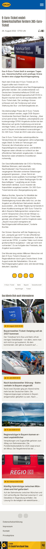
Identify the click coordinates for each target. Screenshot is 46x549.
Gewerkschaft (37, 285)
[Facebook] (20, 516)
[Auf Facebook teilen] (14, 276)
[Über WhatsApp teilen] (26, 276)
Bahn (19, 285)
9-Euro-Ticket (9, 285)
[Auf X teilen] (20, 276)
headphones (39, 30)
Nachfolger (19, 289)
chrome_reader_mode (42, 30)
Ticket (28, 289)
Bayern (26, 285)
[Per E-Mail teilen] (31, 276)
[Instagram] (26, 516)
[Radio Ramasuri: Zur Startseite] (20, 4)
